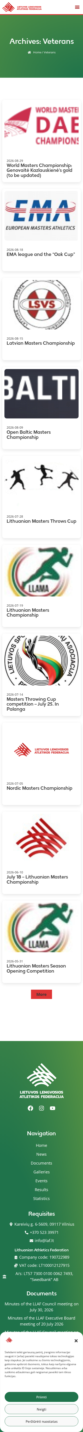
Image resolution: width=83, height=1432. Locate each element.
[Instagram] (41, 1108)
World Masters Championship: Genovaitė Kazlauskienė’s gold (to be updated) (39, 170)
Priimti (41, 1397)
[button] (76, 1341)
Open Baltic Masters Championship (29, 434)
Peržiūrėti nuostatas (42, 1421)
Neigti (41, 1409)
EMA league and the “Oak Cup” (41, 254)
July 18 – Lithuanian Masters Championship (37, 879)
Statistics (41, 1198)
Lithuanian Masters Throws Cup (41, 521)
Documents (41, 1163)
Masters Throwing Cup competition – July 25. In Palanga (33, 704)
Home (37, 52)
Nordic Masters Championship (39, 788)
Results (41, 1189)
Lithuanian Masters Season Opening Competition (36, 968)
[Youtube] (52, 1108)
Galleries (41, 1172)
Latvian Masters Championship (41, 343)
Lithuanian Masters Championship (28, 612)
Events (41, 1180)
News (41, 1154)
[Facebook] (30, 1108)
